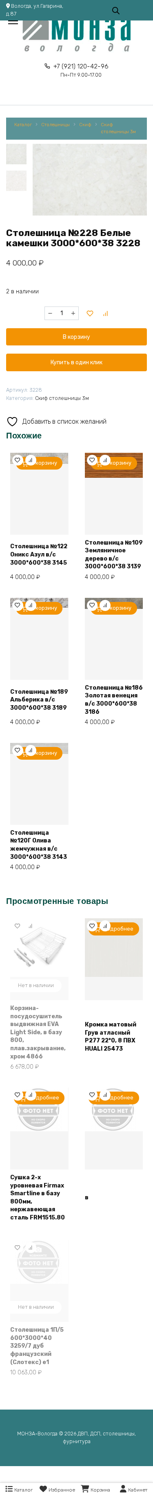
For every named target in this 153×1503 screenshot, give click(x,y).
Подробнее (118, 929)
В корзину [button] (44, 463)
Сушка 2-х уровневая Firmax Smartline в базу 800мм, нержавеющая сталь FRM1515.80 (37, 1197)
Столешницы (55, 124)
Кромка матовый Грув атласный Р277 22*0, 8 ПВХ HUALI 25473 (110, 1036)
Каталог (23, 124)
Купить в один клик (76, 362)
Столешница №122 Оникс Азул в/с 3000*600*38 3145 (38, 554)
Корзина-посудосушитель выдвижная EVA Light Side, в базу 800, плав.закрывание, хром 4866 (38, 1032)
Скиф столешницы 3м (118, 128)
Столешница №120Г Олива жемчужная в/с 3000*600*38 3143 (38, 844)
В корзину (76, 337)
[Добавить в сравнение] (106, 313)
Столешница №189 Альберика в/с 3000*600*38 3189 (39, 699)
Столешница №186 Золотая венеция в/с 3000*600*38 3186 (114, 699)
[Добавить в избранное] (90, 313)
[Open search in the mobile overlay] (116, 10)
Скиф (85, 124)
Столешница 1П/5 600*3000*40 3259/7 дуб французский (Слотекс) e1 (37, 1345)
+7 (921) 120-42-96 (81, 70)
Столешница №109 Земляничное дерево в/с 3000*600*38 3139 (114, 554)
